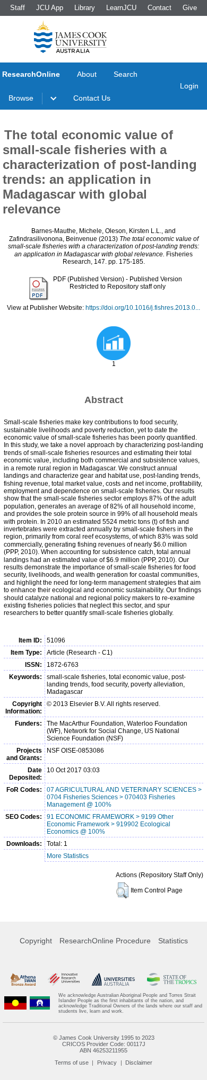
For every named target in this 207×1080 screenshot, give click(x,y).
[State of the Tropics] (171, 979)
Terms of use (72, 1062)
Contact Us (91, 98)
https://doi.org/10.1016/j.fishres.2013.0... (142, 307)
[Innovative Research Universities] (64, 979)
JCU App (49, 8)
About (87, 74)
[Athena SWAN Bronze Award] (23, 979)
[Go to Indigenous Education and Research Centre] (15, 1003)
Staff (17, 8)
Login (189, 86)
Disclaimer (138, 1062)
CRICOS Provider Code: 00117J (103, 1044)
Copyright (36, 940)
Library (84, 8)
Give (190, 8)
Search (125, 74)
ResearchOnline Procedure (105, 940)
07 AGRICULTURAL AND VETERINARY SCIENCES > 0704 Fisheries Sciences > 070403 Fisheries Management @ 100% (124, 797)
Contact (159, 8)
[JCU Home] (70, 36)
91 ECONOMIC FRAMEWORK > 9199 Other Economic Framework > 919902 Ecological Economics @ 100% (110, 824)
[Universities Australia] (113, 979)
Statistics (173, 940)
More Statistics (68, 856)
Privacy (107, 1062)
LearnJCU (121, 8)
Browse (20, 98)
